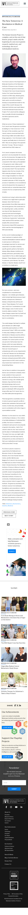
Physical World (8, 839)
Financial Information (13, 896)
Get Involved (8, 844)
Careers (7, 822)
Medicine (10, 505)
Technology (7, 831)
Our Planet (7, 835)
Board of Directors (9, 818)
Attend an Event (9, 848)
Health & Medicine (9, 837)
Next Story (9, 515)
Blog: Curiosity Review (11, 857)
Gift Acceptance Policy (17, 894)
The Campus (8, 820)
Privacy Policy (6, 894)
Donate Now (8, 861)
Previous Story (9, 512)
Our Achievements (10, 712)
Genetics (4, 505)
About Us (7, 812)
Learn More (7, 727)
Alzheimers (9, 503)
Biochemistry (16, 503)
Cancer (6, 829)
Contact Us (8, 864)
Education (7, 814)
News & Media (9, 854)
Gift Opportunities (9, 850)
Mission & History (9, 816)
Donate (12, 551)
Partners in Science (9, 846)
